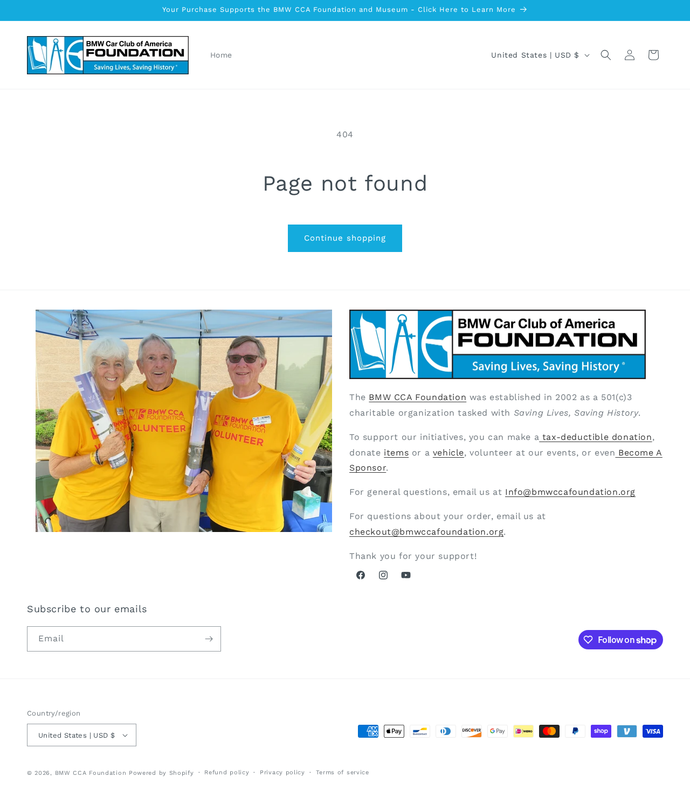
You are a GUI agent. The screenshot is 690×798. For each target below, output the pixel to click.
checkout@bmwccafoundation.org (426, 532)
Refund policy (226, 772)
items (396, 452)
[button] (606, 55)
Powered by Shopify (161, 772)
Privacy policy (282, 772)
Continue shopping (345, 238)
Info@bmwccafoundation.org (570, 492)
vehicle (448, 452)
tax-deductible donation (595, 437)
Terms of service (342, 772)
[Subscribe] (208, 639)
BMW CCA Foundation (417, 397)
